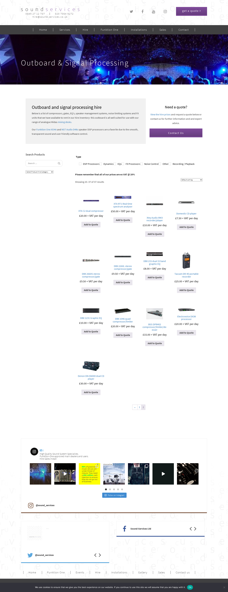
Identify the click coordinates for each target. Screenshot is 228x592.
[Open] (40, 474)
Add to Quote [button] (91, 224)
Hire (85, 29)
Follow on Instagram (116, 495)
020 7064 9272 (64, 13)
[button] (93, 551)
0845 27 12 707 (35, 13)
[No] (224, 587)
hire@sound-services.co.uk (50, 16)
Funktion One (109, 29)
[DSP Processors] (80, 164)
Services (64, 29)
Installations (139, 29)
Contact (184, 29)
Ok (190, 587)
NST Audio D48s (70, 129)
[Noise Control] (141, 164)
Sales (162, 29)
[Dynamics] (100, 164)
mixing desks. (65, 122)
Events (80, 572)
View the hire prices (160, 114)
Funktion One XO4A (46, 129)
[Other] (160, 164)
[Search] (59, 163)
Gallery (142, 572)
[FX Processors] (123, 164)
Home (43, 29)
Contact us (183, 572)
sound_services (37, 466)
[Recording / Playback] (170, 164)
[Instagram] (48, 482)
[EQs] (115, 164)
